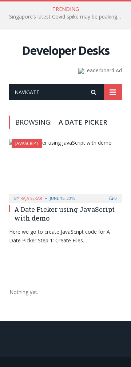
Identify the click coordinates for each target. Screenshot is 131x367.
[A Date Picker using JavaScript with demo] (65, 168)
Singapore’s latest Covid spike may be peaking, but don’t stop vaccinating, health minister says (67, 16)
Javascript (27, 143)
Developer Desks (66, 50)
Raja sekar (31, 198)
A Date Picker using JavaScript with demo (64, 213)
